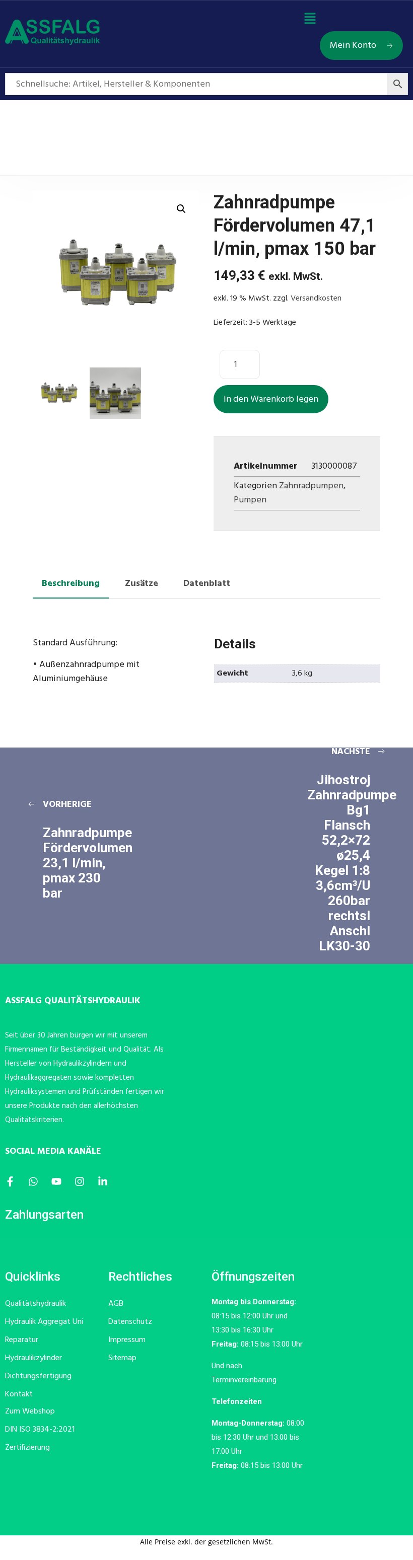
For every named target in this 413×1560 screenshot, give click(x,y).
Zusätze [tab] (141, 583)
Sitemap (122, 1358)
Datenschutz (130, 1321)
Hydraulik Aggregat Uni (44, 1321)
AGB (115, 1303)
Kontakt (19, 1394)
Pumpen (250, 500)
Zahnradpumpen (311, 486)
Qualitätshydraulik (35, 1303)
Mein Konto (353, 45)
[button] (310, 19)
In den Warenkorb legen (271, 399)
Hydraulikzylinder (33, 1358)
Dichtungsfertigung (38, 1376)
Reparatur (21, 1340)
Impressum (127, 1340)
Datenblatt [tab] (206, 583)
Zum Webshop (30, 1411)
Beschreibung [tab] (71, 583)
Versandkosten (316, 298)
